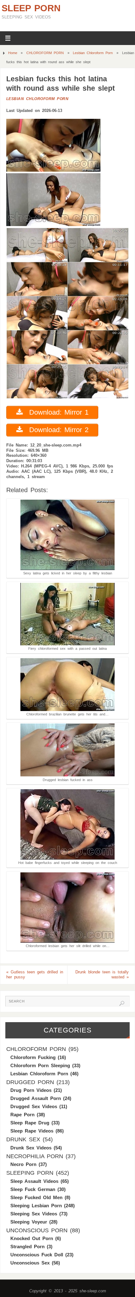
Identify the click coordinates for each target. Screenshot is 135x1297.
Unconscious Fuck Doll (36, 1254)
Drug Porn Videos (30, 1090)
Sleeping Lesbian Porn (36, 1205)
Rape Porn (22, 1114)
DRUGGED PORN (30, 1082)
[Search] (122, 1003)
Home (12, 53)
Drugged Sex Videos (33, 1106)
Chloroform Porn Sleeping (40, 1065)
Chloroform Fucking (33, 1057)
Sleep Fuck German (32, 1189)
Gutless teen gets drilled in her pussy (34, 975)
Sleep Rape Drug (29, 1122)
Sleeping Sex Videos (33, 1213)
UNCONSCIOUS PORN (37, 1230)
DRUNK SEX (23, 1139)
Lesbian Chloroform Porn (93, 53)
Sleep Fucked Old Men (36, 1197)
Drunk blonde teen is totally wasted (102, 975)
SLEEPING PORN (29, 1173)
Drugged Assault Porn (35, 1098)
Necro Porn (23, 1164)
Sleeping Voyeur (28, 1221)
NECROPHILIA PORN (34, 1156)
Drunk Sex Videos (30, 1147)
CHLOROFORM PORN (45, 53)
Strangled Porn (27, 1246)
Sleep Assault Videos (34, 1181)
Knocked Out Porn (31, 1238)
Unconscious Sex (30, 1262)
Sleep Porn (31, 8)
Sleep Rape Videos (31, 1130)
